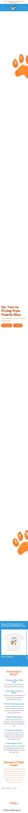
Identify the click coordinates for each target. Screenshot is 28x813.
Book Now (7, 325)
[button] (3, 7)
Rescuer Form (10, 771)
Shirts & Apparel (7, 657)
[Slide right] (17, 663)
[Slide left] (10, 663)
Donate (18, 325)
